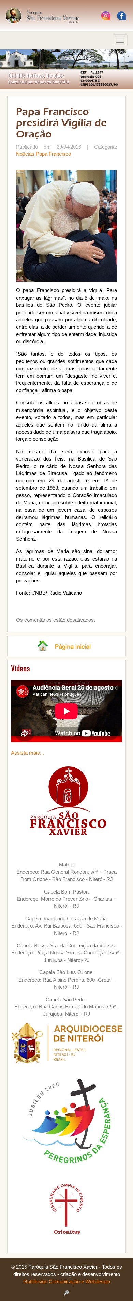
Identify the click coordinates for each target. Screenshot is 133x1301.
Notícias (25, 154)
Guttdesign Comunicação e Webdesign (66, 1281)
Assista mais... (27, 753)
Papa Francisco (53, 154)
